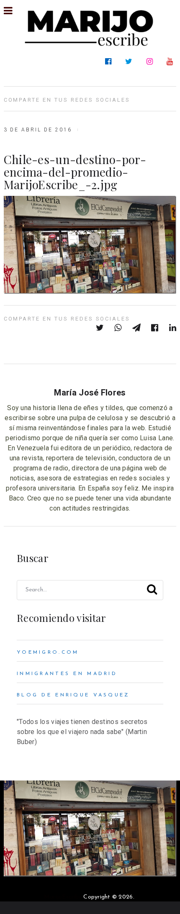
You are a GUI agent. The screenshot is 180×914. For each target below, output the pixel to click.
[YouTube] (171, 61)
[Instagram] (151, 61)
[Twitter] (130, 61)
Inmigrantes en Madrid (67, 673)
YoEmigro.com (48, 652)
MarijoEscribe (63, 897)
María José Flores (90, 393)
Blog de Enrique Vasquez (73, 695)
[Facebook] (110, 61)
